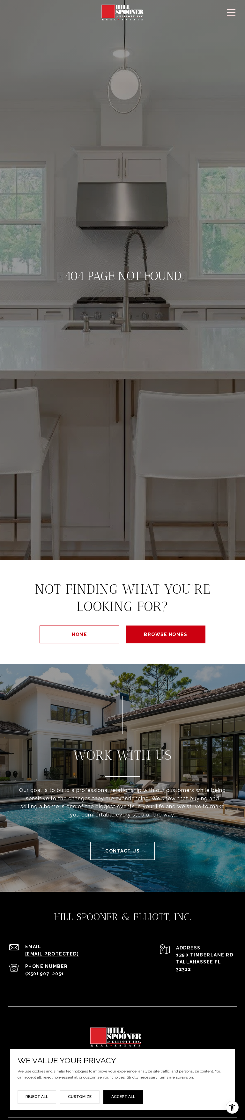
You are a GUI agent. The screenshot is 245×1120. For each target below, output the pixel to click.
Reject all (37, 1096)
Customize (80, 1096)
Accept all (123, 1096)
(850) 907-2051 (44, 973)
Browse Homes (165, 634)
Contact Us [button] (122, 850)
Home (79, 634)
